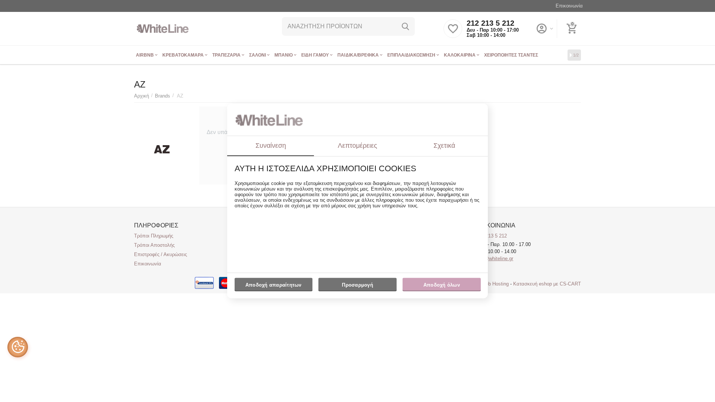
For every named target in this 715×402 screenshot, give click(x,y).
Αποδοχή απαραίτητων (273, 285)
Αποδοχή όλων (441, 285)
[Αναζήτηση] (405, 26)
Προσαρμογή (357, 285)
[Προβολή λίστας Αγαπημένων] (453, 33)
